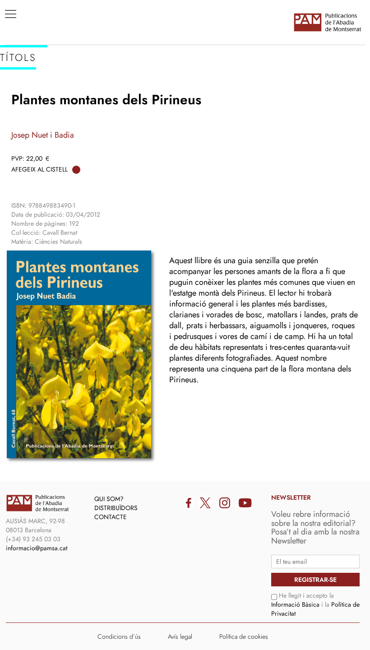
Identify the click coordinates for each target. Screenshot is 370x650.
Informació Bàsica (295, 604)
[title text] (327, 22)
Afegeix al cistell (39, 169)
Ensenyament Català (50, 122)
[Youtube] (245, 503)
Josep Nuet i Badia (42, 135)
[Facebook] (189, 503)
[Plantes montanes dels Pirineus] (79, 354)
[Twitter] (205, 503)
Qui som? (109, 498)
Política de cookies (243, 636)
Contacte (110, 516)
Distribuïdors (116, 507)
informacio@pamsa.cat (36, 547)
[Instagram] (224, 503)
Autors (23, 108)
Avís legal (180, 636)
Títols (21, 95)
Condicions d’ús (119, 636)
